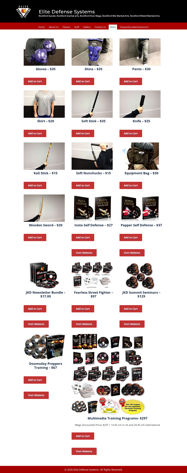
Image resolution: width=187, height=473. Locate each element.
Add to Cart (35, 81)
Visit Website (84, 252)
